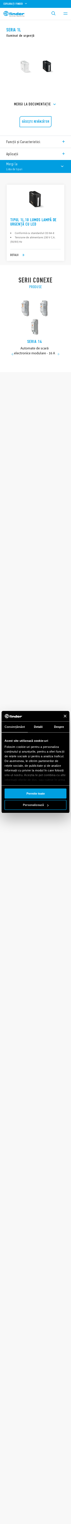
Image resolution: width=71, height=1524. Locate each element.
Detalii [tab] (38, 726)
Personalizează (33, 805)
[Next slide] (58, 354)
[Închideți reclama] (65, 716)
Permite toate (35, 793)
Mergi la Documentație (32, 104)
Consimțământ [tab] (15, 726)
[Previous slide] (13, 354)
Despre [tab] (59, 726)
